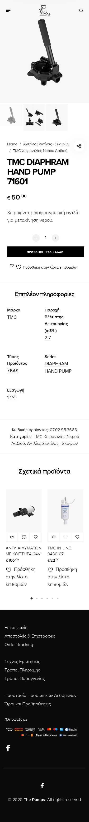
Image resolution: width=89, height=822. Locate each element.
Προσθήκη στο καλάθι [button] (24, 537)
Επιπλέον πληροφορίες (44, 294)
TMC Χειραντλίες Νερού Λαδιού (40, 150)
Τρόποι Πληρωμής (22, 670)
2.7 (48, 338)
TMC (12, 317)
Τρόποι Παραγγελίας (25, 678)
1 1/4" (12, 397)
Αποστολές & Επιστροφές (30, 636)
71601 (13, 370)
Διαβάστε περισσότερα (65, 537)
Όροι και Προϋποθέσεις (28, 704)
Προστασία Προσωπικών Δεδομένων (40, 695)
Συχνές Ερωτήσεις (22, 661)
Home (12, 144)
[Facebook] (8, 748)
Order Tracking (19, 644)
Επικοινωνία (16, 627)
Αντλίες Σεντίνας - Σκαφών (46, 144)
